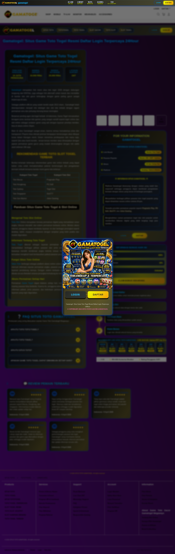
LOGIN (158, 3)
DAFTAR (168, 3)
